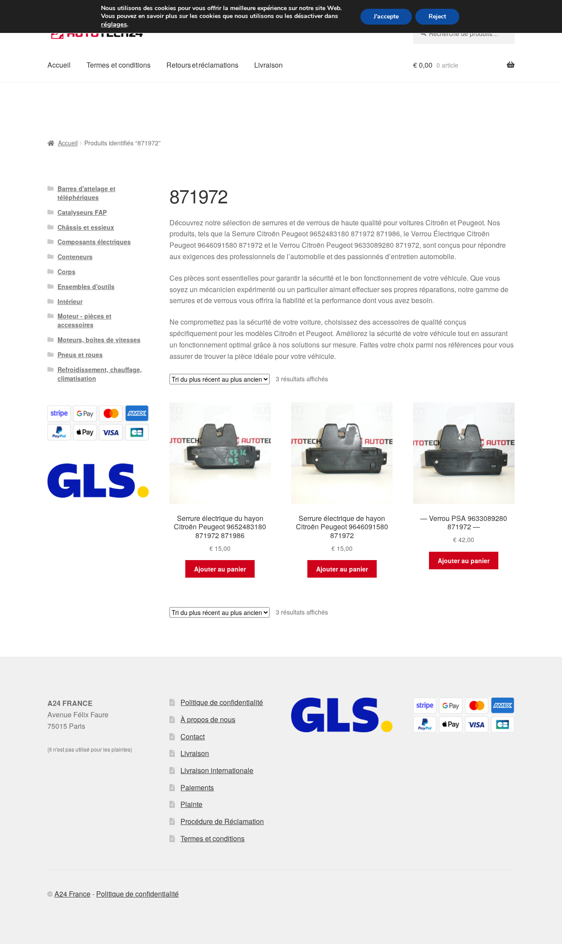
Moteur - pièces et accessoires (85, 320)
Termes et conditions (118, 65)
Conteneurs (75, 256)
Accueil (59, 65)
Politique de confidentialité (221, 702)
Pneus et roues (80, 354)
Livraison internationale (216, 770)
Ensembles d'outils (86, 286)
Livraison (268, 65)
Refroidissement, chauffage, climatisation (100, 374)
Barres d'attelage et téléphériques (86, 193)
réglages (114, 24)
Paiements (197, 787)
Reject (437, 16)
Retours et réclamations (202, 65)
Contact (192, 736)
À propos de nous (207, 719)
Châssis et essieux (86, 227)
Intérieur (70, 301)
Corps (67, 271)
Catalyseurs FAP (82, 212)
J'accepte (386, 16)
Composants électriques (94, 241)
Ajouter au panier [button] (220, 568)
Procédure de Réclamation (222, 821)
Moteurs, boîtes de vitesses (99, 339)
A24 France (72, 894)
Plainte (191, 804)
